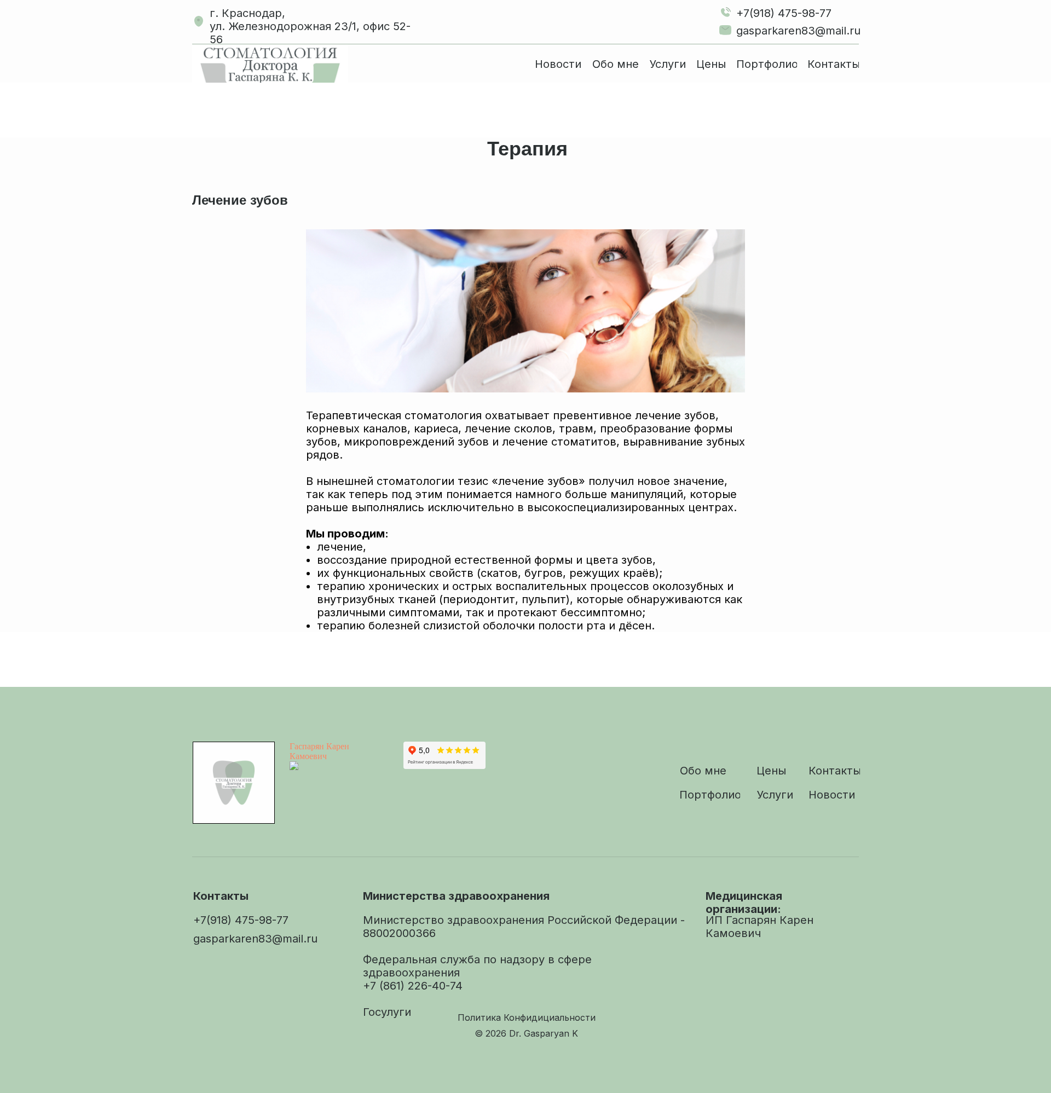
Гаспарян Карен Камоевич (319, 751)
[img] (270, 63)
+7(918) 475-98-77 (783, 13)
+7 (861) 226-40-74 (413, 985)
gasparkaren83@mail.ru (798, 30)
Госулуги (387, 1012)
